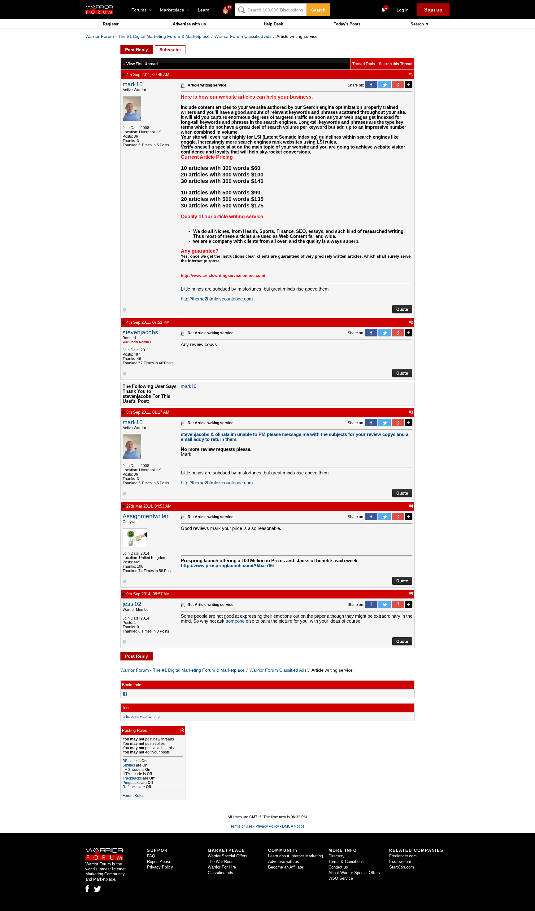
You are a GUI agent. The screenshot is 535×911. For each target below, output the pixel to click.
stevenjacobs (140, 332)
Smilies (129, 765)
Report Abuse (159, 861)
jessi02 (132, 604)
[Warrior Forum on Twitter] (97, 889)
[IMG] (127, 769)
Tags (126, 707)
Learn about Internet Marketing (295, 856)
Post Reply (136, 49)
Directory (336, 856)
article (128, 716)
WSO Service (340, 878)
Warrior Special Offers (227, 856)
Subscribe (170, 49)
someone (236, 621)
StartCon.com (401, 867)
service (141, 716)
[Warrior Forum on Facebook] (87, 888)
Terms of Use (241, 826)
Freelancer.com (403, 856)
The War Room (221, 861)
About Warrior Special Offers (354, 872)
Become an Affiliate (285, 867)
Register (111, 24)
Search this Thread (395, 64)
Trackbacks (132, 778)
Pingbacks (131, 782)
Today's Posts (347, 24)
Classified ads (220, 872)
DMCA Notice (293, 826)
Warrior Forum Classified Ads (243, 36)
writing (154, 716)
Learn (205, 9)
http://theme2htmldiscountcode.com (217, 298)
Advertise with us (189, 24)
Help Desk (273, 24)
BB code (130, 761)
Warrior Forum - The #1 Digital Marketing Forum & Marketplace (147, 36)
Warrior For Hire (222, 867)
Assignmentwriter (145, 516)
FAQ (151, 856)
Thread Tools (363, 64)
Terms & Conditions (346, 861)
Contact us (338, 867)
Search (318, 9)
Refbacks (130, 787)
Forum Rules (133, 795)
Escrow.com (400, 861)
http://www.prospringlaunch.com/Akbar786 (227, 565)
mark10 (133, 84)
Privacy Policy (267, 826)
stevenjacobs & (198, 434)
